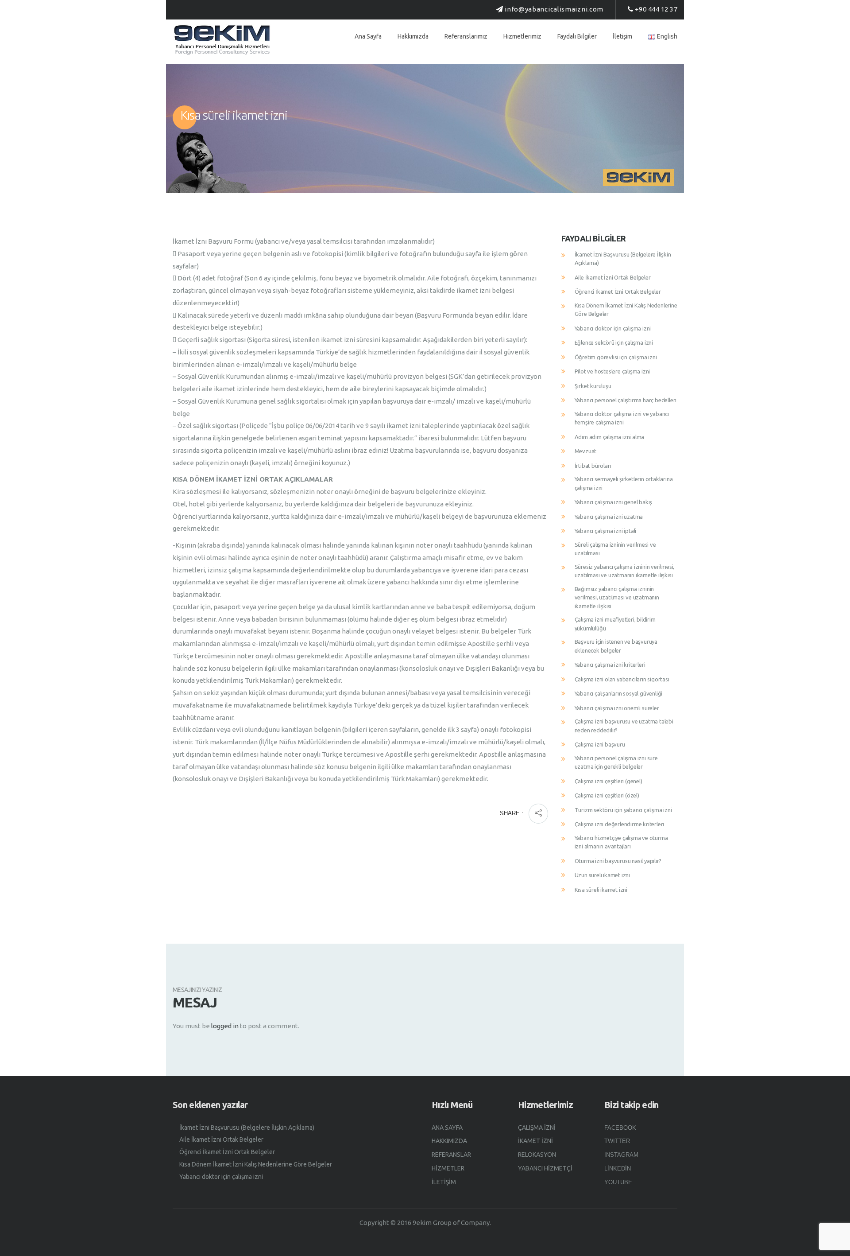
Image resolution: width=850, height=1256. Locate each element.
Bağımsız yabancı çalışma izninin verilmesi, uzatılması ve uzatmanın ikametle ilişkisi (617, 597)
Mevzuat (586, 451)
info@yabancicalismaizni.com (554, 9)
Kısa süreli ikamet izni (601, 890)
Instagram (621, 1154)
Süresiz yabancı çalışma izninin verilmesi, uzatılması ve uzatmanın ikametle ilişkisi (625, 571)
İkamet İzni (535, 1140)
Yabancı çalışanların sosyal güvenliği (619, 693)
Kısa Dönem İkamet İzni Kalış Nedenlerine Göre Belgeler (626, 309)
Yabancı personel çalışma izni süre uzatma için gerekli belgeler (616, 762)
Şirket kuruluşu (593, 386)
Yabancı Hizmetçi (545, 1168)
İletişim (622, 36)
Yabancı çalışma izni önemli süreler (617, 708)
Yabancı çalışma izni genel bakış (614, 502)
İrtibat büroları (593, 466)
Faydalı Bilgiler (577, 36)
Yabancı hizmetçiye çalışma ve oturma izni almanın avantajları (621, 842)
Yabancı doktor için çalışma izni (613, 328)
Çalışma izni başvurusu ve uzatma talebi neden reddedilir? (624, 725)
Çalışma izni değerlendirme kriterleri (620, 824)
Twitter (617, 1141)
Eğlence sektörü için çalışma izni (614, 342)
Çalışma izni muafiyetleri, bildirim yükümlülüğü (615, 623)
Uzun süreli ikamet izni (602, 875)
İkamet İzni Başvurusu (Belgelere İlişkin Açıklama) (623, 258)
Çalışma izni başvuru (600, 744)
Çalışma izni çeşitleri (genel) (608, 781)
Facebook (620, 1127)
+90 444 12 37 (656, 9)
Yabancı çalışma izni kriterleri (610, 664)
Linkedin (617, 1168)
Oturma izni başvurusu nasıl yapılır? (618, 861)
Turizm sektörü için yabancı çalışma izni (623, 810)
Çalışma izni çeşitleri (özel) (607, 795)
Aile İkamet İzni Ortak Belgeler (613, 277)
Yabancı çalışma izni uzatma (609, 516)
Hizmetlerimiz (522, 36)
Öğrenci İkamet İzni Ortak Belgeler (618, 291)
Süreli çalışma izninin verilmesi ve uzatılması (615, 548)
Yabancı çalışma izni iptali (606, 531)
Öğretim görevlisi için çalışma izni (616, 357)
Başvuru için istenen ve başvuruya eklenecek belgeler (616, 645)
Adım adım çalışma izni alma (610, 437)
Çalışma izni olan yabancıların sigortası (622, 679)
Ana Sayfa (368, 36)
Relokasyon (537, 1154)
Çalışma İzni (537, 1127)
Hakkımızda (413, 36)
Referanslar (451, 1154)
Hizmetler (448, 1168)
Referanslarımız (465, 36)
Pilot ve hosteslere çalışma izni (612, 371)
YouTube (618, 1182)
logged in (225, 1026)
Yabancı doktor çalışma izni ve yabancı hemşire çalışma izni (622, 418)
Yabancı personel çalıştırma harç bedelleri (626, 400)
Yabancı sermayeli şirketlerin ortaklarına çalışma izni (624, 483)
